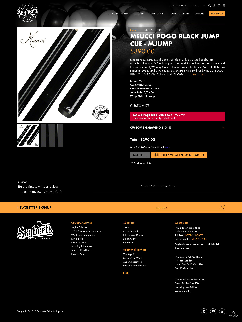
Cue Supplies (157, 13)
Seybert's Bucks (79, 227)
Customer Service (81, 223)
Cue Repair (128, 254)
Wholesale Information (83, 235)
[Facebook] (204, 311)
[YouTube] (213, 311)
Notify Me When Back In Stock (181, 155)
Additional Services (134, 250)
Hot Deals (217, 13)
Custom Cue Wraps (133, 258)
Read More (199, 74)
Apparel (199, 13)
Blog (125, 273)
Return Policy (77, 238)
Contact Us (198, 5)
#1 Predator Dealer (133, 235)
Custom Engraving (132, 261)
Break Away (129, 238)
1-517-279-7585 (198, 239)
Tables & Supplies (180, 13)
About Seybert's (131, 231)
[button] (209, 5)
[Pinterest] (222, 311)
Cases (141, 13)
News (126, 227)
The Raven (128, 242)
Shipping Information (82, 246)
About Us (128, 223)
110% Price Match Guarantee (86, 231)
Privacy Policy (78, 253)
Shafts (128, 13)
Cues (115, 13)
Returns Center (78, 242)
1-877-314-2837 (177, 5)
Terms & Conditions (81, 250)
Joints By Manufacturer (134, 265)
